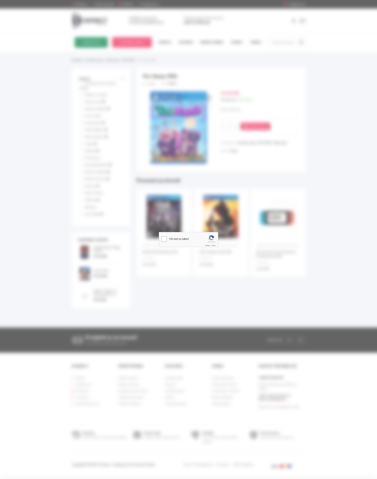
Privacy (207, 245)
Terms (213, 245)
